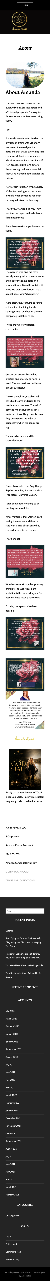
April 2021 (10, 1179)
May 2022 (10, 1080)
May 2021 (10, 1171)
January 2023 (12, 1041)
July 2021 (10, 1156)
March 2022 (11, 1095)
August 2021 (11, 1148)
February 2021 (12, 1194)
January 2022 (12, 1110)
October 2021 (12, 1133)
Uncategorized (12, 1215)
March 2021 (11, 1187)
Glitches (9, 930)
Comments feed (13, 1251)
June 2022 (10, 1072)
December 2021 (13, 1118)
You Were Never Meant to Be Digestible (24, 965)
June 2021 (10, 1164)
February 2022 (12, 1103)
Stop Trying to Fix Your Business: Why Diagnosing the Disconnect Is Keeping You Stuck (24, 942)
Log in (8, 1236)
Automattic (26, 1276)
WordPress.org (12, 1259)
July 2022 (10, 1064)
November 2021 (13, 1126)
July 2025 (10, 1011)
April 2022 (10, 1087)
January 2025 (12, 1034)
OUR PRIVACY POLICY (18, 871)
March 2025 (11, 1018)
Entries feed (11, 1244)
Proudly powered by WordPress (18, 1272)
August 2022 (12, 1057)
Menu (26, 5)
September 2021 (13, 1141)
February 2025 (12, 1026)
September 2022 (13, 1049)
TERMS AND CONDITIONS (20, 880)
